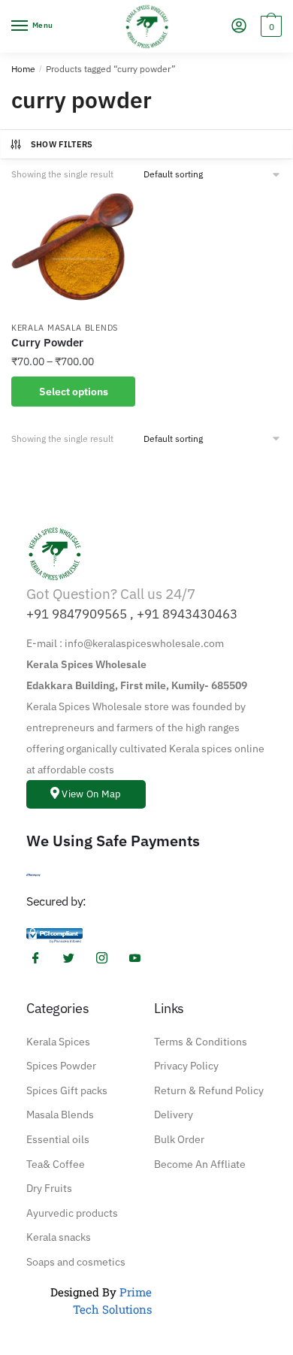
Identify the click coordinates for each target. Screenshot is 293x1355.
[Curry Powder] (73, 251)
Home (23, 68)
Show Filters (62, 144)
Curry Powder (47, 342)
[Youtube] (140, 959)
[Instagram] (107, 959)
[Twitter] (74, 959)
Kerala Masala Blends (64, 327)
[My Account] (239, 27)
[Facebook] (41, 959)
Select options (73, 391)
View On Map (91, 794)
